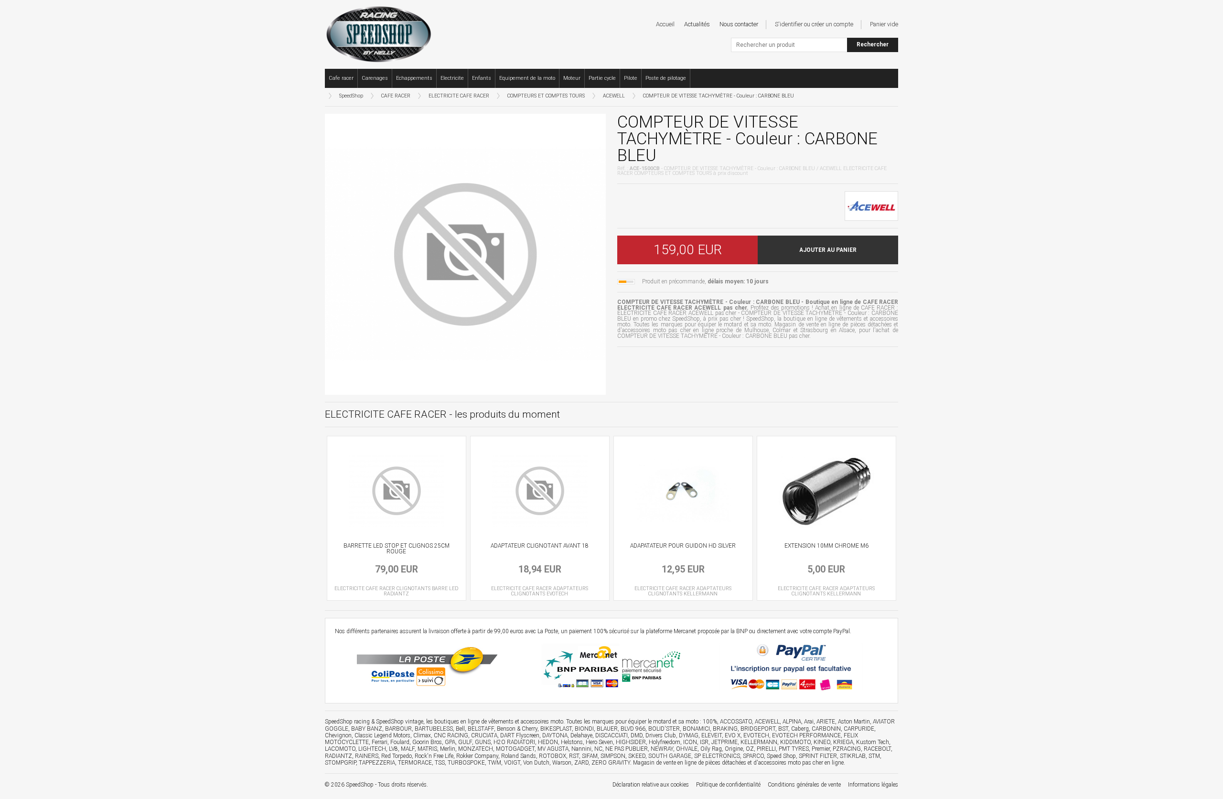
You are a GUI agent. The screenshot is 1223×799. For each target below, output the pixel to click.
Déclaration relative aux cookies (650, 784)
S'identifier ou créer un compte (814, 24)
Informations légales (873, 784)
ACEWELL (614, 96)
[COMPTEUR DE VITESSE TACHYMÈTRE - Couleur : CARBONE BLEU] (465, 253)
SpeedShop (351, 96)
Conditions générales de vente (804, 784)
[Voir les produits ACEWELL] (871, 205)
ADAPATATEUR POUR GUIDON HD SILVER (683, 545)
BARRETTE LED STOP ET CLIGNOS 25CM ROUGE (396, 548)
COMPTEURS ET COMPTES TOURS (546, 96)
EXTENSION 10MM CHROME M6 (826, 545)
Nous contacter (738, 24)
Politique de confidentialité (728, 784)
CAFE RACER (395, 96)
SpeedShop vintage (399, 721)
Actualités (697, 24)
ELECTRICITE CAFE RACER (459, 96)
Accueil (665, 24)
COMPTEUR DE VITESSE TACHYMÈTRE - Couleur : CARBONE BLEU (718, 96)
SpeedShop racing (347, 721)
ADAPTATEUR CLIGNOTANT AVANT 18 (540, 545)
